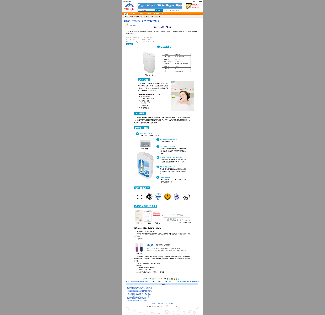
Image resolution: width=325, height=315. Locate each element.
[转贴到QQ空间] (179, 279)
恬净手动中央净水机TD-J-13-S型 (141, 297)
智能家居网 (126, 21)
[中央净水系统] (130, 287)
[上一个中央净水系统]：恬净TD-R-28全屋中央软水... (137, 281)
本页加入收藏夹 (147, 278)
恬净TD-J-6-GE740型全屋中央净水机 (142, 290)
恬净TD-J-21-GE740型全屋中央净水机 (143, 287)
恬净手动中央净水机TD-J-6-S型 (141, 298)
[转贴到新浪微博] (174, 279)
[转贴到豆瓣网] (172, 279)
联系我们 (154, 303)
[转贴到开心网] (170, 279)
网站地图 (171, 303)
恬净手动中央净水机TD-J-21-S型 (141, 296)
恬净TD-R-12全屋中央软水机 (140, 300)
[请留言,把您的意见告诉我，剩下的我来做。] (199, 1)
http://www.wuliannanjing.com (160, 29)
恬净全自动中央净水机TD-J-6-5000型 (142, 294)
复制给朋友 (157, 278)
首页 (194, 1)
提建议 (165, 303)
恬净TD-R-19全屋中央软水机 (150, 21)
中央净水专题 (132, 25)
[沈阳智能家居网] (129, 11)
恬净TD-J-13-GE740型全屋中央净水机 (143, 288)
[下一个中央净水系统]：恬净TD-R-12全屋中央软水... (187, 281)
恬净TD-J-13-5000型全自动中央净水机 (143, 293)
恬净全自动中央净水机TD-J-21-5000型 (143, 291)
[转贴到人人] (168, 279)
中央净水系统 (136, 21)
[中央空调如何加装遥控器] (160, 8)
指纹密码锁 (172, 10)
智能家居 (177, 10)
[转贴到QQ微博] (176, 279)
